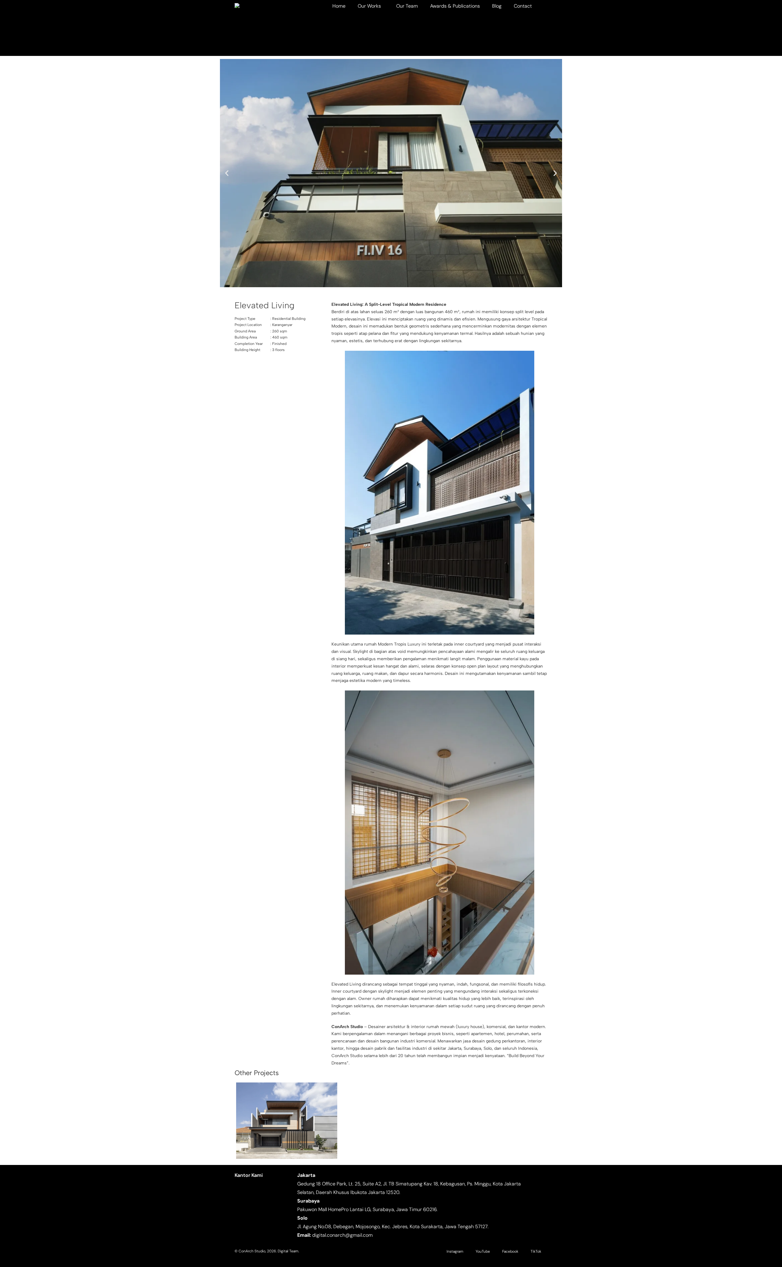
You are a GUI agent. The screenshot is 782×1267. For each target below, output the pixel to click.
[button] (227, 173)
